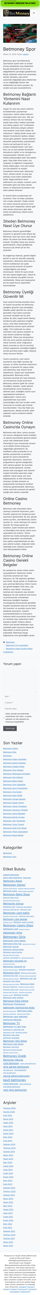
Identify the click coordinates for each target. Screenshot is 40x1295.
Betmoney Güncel (11, 946)
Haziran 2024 (9, 1152)
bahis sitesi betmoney (12, 878)
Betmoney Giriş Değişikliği (14, 785)
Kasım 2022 (8, 1220)
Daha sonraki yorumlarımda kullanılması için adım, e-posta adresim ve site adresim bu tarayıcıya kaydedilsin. (18, 718)
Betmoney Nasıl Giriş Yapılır (27, 989)
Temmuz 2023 (9, 1191)
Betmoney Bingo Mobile (13, 835)
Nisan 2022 (8, 1246)
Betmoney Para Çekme (15, 1000)
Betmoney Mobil (27, 984)
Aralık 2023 (8, 1173)
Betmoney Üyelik (14, 1056)
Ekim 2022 (7, 1224)
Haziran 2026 (9, 1112)
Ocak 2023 (8, 1213)
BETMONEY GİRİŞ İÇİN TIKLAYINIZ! (20, 3)
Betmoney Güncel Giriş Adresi (11, 955)
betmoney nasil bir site (10, 989)
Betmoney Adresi (10, 748)
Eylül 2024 (7, 1141)
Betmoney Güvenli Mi (9, 964)
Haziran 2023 (9, 1195)
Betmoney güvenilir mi (15, 960)
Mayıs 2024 (8, 1155)
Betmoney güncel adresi (12, 952)
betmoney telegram (12, 1020)
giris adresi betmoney (16, 1066)
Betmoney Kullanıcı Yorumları (11, 978)
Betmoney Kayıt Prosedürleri (15, 788)
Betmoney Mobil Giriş (10, 987)
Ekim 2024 (7, 1137)
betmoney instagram (27, 970)
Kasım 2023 (8, 1177)
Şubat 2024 (8, 1166)
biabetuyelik (25, 1292)
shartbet (31, 1287)
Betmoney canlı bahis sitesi (10, 916)
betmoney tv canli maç (14, 1026)
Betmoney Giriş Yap (12, 944)
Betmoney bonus (13, 903)
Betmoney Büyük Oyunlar (14, 817)
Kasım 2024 (8, 1133)
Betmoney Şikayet (13, 1059)
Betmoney (10, 642)
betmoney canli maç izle (11, 909)
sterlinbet (32, 1289)
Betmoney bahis (10, 891)
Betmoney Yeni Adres (15, 1040)
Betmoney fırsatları (24, 929)
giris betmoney (8, 1070)
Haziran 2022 (9, 1238)
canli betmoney (11, 1063)
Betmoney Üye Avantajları (17, 645)
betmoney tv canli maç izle (13, 1030)
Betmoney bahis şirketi (11, 897)
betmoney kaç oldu (10, 976)
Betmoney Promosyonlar (9, 1011)
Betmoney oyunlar (8, 995)
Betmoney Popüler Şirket (13, 767)
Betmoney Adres (12, 880)
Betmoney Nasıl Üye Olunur (10, 992)
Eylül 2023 (7, 1184)
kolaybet (6, 1289)
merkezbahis (14, 1292)
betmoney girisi (12, 932)
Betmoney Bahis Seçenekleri (25, 891)
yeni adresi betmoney (11, 1087)
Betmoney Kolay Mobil (12, 795)
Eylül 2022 (7, 1228)
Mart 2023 (7, 1206)
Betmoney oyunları (21, 995)
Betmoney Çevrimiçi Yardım (10, 1052)
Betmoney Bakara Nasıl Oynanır (11, 900)
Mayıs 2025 (8, 1119)
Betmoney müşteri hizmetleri (26, 987)
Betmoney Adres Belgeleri (14, 814)
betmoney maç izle (28, 978)
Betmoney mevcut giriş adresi (11, 984)
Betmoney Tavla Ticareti (13, 824)
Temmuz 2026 (9, 1108)
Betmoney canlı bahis (16, 912)
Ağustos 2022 (9, 1231)
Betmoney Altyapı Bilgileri (10, 888)
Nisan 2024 (8, 1159)
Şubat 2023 (8, 1209)
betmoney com (10, 929)
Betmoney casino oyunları (23, 922)
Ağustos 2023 (9, 1188)
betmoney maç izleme (11, 981)
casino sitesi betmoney (28, 1063)
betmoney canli (9, 907)
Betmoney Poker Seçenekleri (15, 832)
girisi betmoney (20, 1070)
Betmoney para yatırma (13, 997)
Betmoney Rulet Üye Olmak (15, 828)
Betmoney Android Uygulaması (26, 888)
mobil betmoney (10, 1084)
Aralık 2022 (8, 1217)
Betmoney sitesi (24, 1011)
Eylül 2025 (7, 1115)
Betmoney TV (11, 1023)
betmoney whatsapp (11, 1038)
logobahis (22, 1287)
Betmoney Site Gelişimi (13, 777)
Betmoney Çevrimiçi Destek (12, 1050)
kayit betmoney (14, 1080)
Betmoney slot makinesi (9, 1014)
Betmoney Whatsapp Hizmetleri (16, 774)
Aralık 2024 (8, 1130)
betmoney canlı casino (26, 916)
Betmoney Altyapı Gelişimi (14, 799)
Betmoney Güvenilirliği (28, 958)
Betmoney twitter (21, 1032)
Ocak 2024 (8, 1170)
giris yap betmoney (9, 1073)
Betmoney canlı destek (15, 919)
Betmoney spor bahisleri (15, 1016)
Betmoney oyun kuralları (25, 992)
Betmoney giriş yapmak (29, 944)
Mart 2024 (7, 1162)
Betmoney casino (7, 922)
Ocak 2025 (7, 1126)
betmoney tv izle (8, 1032)
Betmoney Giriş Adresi (14, 940)
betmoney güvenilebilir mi (11, 958)
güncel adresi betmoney (16, 1075)
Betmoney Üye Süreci (12, 792)
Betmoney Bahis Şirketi (13, 781)
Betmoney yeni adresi (13, 1044)
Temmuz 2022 (9, 1235)
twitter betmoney (25, 1084)
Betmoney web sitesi (11, 1035)
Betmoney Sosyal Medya (23, 1014)
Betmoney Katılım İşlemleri (14, 763)
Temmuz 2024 (9, 1148)
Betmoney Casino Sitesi (18, 925)
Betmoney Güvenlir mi (14, 966)
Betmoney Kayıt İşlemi (28, 973)
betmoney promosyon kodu (19, 1007)
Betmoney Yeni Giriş (11, 1047)
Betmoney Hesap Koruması (10, 970)
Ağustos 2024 (9, 1144)
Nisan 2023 (8, 1202)
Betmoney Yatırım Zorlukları (15, 806)
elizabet (14, 1289)
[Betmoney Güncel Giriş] (16, 13)
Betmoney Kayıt (11, 972)
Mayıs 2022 (8, 1242)
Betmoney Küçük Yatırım (13, 803)
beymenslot (22, 1289)
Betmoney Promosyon (14, 1004)
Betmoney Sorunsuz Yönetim (15, 810)
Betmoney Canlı (25, 909)
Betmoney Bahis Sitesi (16, 894)
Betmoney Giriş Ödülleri (13, 770)
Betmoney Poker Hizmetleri (14, 759)
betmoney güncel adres (13, 949)
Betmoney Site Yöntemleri (14, 821)
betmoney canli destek (24, 907)
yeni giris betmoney (15, 1089)
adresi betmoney (11, 875)
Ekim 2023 (7, 1181)
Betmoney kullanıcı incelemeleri (27, 976)
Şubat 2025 (8, 1123)
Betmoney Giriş (9, 752)
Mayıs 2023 (8, 1199)
